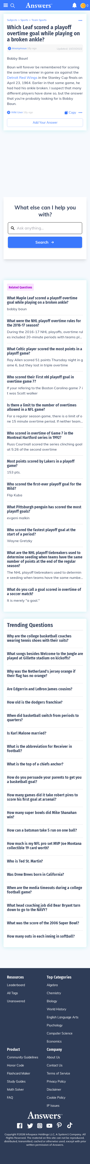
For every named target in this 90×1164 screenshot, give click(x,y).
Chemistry (54, 993)
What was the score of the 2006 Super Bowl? (43, 923)
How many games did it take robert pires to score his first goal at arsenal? (42, 797)
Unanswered (16, 1001)
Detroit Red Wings (22, 77)
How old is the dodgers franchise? (34, 702)
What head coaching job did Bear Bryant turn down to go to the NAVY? (43, 907)
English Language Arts (62, 1017)
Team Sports (39, 20)
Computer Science (60, 1033)
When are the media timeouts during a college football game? (44, 889)
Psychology (54, 1025)
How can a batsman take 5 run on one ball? (42, 830)
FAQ (10, 1098)
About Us (53, 1057)
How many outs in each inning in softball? (41, 936)
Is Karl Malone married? (26, 733)
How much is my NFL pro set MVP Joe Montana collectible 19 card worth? (44, 845)
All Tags (12, 993)
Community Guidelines (22, 1057)
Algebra (52, 985)
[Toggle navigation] (5, 5)
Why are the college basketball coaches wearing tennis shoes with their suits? (39, 638)
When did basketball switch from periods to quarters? (43, 717)
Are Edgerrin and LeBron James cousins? (39, 689)
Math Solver (15, 1090)
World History (56, 1009)
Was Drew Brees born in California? (35, 874)
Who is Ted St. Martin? (25, 861)
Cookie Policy (56, 1098)
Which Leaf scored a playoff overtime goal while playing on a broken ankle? (43, 33)
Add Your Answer (45, 123)
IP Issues (53, 1106)
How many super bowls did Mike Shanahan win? (41, 814)
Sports (24, 20)
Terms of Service (58, 1073)
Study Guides (16, 1081)
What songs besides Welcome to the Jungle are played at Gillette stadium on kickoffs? (45, 655)
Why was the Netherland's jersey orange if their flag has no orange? (41, 673)
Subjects (12, 20)
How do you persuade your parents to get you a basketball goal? (44, 779)
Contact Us (54, 1065)
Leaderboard (16, 985)
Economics (54, 1041)
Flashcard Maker (18, 1073)
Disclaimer (54, 1090)
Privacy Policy (56, 1081)
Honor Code (15, 1065)
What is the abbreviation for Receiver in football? (39, 748)
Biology (52, 1001)
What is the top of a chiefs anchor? (35, 764)
